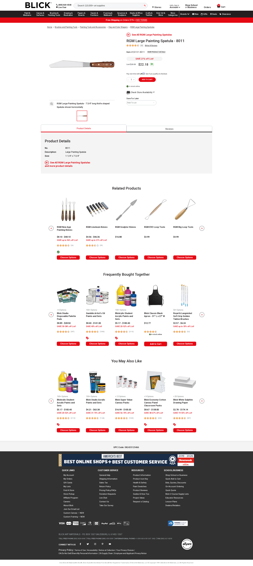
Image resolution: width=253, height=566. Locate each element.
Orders (207, 7)
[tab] (83, 128)
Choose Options (68, 257)
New (196, 14)
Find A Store (69, 490)
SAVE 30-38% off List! (66, 326)
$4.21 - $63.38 (93, 409)
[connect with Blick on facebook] (80, 545)
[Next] (202, 228)
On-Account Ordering (175, 486)
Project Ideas (139, 498)
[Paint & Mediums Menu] (28, 17)
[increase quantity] (134, 79)
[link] (61, 7)
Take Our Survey (106, 505)
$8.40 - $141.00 (93, 323)
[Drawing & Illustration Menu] (68, 17)
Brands (183, 14)
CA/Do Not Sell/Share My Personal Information (78, 553)
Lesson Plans (171, 501)
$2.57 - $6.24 (179, 323)
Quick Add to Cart (173, 479)
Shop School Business (191, 6)
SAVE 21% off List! (145, 59)
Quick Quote (171, 490)
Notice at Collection (107, 550)
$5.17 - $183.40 (122, 323)
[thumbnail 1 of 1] (82, 116)
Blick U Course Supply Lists (177, 494)
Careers (67, 501)
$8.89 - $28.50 (63, 323)
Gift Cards (68, 482)
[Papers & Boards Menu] (82, 17)
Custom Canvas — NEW (74, 513)
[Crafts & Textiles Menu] (150, 17)
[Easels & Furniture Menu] (94, 17)
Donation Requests (107, 494)
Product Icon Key (140, 479)
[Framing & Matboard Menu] (108, 17)
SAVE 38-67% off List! (153, 413)
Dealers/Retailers (173, 505)
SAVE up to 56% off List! (67, 240)
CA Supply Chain (106, 553)
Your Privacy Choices (125, 550)
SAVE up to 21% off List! (96, 240)
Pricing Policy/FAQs (107, 490)
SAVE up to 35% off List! (183, 326)
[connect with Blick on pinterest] (102, 545)
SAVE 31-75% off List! (95, 413)
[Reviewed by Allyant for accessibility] (187, 544)
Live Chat (103, 498)
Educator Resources (174, 498)
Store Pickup (69, 494)
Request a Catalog (141, 501)
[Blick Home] (38, 5)
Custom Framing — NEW (74, 517)
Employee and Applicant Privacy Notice (130, 553)
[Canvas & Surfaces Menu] (40, 17)
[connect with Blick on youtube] (110, 545)
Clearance (226, 14)
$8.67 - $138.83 (151, 409)
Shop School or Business (176, 475)
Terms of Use (80, 550)
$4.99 (176, 237)
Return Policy (105, 486)
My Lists (67, 486)
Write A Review (151, 46)
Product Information (142, 475)
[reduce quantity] (129, 79)
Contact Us (104, 501)
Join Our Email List (71, 509)
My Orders (68, 479)
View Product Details (156, 52)
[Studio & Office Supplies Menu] (136, 17)
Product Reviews (140, 490)
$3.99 (146, 237)
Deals (214, 14)
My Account (69, 475)
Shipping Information (108, 479)
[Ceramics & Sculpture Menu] (122, 17)
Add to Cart (155, 344)
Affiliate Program (71, 498)
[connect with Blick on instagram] (95, 545)
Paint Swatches (140, 486)
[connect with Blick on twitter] (87, 545)
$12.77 (147, 323)
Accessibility (92, 550)
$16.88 (118, 237)
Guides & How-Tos (141, 494)
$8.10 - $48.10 (63, 237)
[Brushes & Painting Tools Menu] (54, 17)
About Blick (68, 505)
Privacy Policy (66, 550)
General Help (104, 475)
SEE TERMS (141, 20)
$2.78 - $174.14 (180, 409)
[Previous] (51, 228)
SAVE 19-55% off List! (182, 413)
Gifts (205, 14)
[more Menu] (173, 17)
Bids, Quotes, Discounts (176, 482)
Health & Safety (140, 482)
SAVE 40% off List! (94, 326)
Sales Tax (103, 482)
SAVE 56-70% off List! (124, 413)
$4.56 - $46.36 (93, 237)
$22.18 (143, 64)
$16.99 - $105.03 (123, 409)
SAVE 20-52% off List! (124, 326)
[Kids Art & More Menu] (162, 17)
